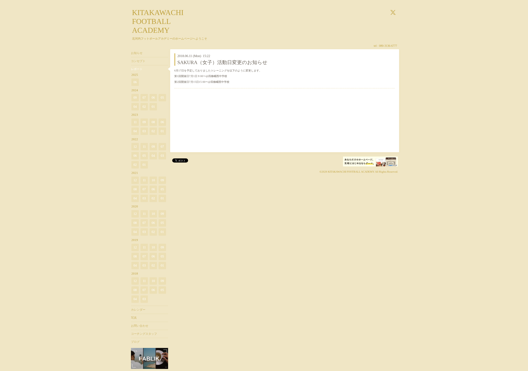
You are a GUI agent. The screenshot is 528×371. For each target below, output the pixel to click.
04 (135, 106)
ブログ (135, 341)
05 (162, 97)
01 (153, 106)
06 (135, 82)
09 (135, 97)
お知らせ (137, 53)
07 (144, 97)
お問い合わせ (139, 325)
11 (135, 122)
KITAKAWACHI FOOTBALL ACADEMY (158, 21)
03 (144, 131)
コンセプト (138, 61)
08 (153, 122)
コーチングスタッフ (144, 333)
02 (144, 106)
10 (153, 180)
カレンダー (138, 309)
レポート (137, 69)
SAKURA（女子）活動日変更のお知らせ (222, 62)
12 (135, 146)
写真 (134, 317)
